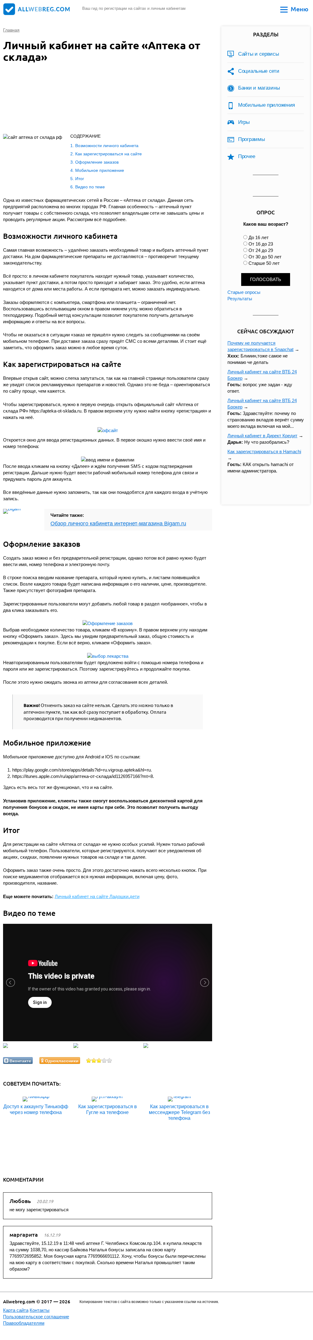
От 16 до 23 (261, 243)
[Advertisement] (101, 99)
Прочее (246, 156)
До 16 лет (259, 237)
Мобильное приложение (99, 170)
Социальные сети (258, 71)
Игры (244, 122)
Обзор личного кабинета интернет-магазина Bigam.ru (118, 523)
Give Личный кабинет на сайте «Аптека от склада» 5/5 (109, 1060)
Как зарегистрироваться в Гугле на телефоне (107, 1109)
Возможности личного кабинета (106, 145)
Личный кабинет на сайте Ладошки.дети (97, 896)
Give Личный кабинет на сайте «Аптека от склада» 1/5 (88, 1060)
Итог (79, 178)
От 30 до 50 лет (265, 256)
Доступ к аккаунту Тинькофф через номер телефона (35, 1109)
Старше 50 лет (264, 263)
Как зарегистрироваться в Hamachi (264, 451)
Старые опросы (243, 292)
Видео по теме (90, 186)
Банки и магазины (259, 88)
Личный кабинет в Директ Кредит (262, 435)
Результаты (239, 298)
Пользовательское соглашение (36, 1316)
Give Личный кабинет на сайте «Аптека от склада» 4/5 (104, 1060)
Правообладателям (23, 1323)
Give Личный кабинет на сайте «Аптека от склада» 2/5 (94, 1060)
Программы (251, 139)
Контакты (40, 1310)
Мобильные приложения (266, 105)
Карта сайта (15, 1310)
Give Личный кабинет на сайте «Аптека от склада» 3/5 (99, 1060)
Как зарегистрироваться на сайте (108, 153)
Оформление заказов (97, 162)
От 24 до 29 (261, 250)
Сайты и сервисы (258, 54)
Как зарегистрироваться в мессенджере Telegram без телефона (179, 1112)
